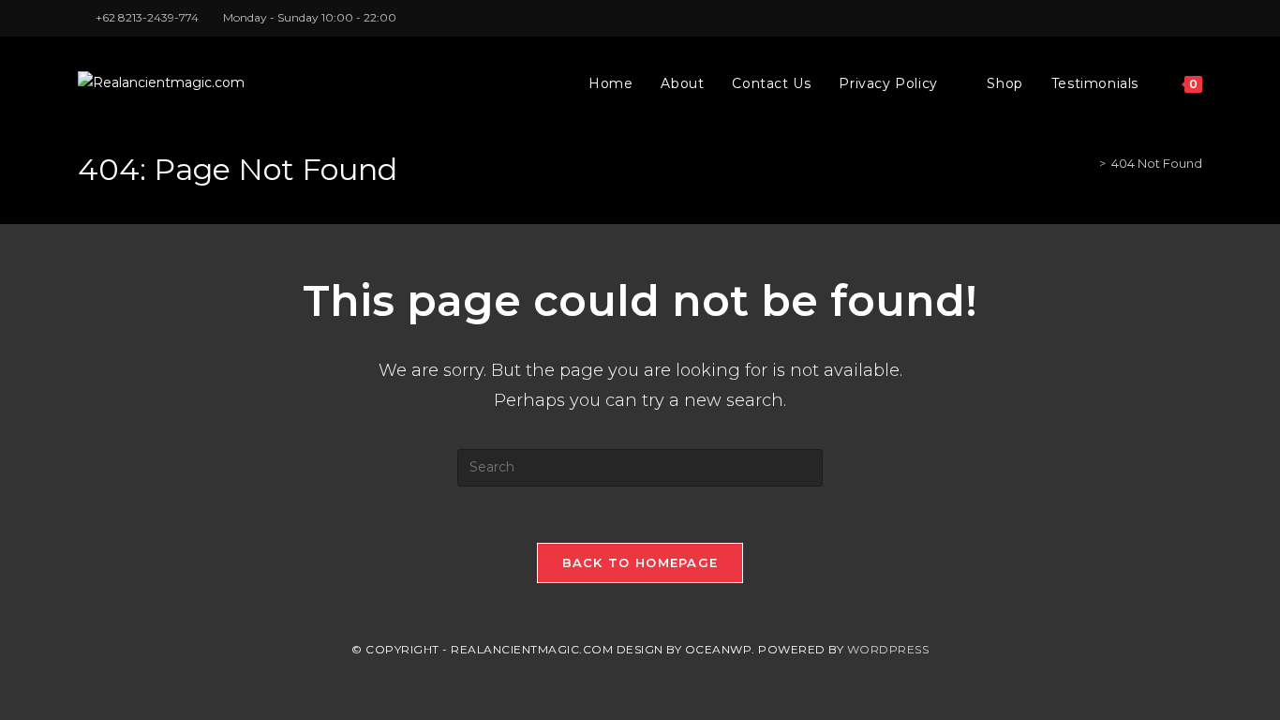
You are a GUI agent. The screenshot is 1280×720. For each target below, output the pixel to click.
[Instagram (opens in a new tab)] (1175, 17)
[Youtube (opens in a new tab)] (1194, 17)
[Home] (1089, 163)
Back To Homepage (640, 562)
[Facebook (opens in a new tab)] (1154, 17)
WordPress (888, 649)
